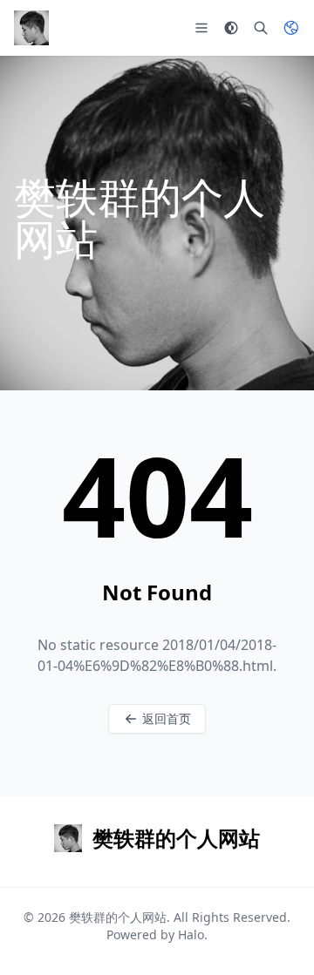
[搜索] (261, 28)
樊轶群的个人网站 (118, 917)
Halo (191, 934)
